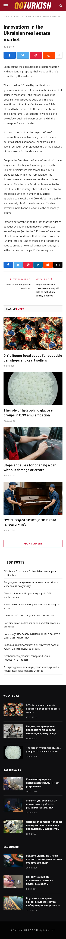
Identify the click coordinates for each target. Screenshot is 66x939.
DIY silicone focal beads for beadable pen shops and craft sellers (43, 709)
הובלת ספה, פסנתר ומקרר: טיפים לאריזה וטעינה (29, 615)
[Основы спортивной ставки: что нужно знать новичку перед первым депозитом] (13, 826)
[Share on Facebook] (10, 55)
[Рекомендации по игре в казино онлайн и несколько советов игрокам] (13, 860)
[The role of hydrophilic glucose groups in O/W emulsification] (33, 388)
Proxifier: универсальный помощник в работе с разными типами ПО (41, 804)
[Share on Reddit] (49, 55)
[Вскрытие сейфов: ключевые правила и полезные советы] (13, 881)
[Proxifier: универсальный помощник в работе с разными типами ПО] (13, 805)
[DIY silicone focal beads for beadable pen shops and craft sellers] (33, 333)
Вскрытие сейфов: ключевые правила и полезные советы (39, 880)
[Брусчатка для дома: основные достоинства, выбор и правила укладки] (13, 903)
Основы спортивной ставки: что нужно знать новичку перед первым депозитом (44, 825)
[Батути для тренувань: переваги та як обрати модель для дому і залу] (13, 731)
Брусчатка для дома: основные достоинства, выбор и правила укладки (43, 902)
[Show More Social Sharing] (59, 55)
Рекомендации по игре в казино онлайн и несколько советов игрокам (44, 859)
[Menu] (6, 6)
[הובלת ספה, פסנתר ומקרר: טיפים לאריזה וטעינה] (33, 498)
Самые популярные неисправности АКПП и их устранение (42, 783)
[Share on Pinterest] (36, 55)
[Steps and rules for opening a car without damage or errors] (33, 443)
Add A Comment (33, 543)
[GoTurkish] (33, 5)
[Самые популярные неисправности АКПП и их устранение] (13, 783)
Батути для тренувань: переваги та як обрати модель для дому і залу (41, 730)
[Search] (60, 6)
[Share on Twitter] (23, 55)
